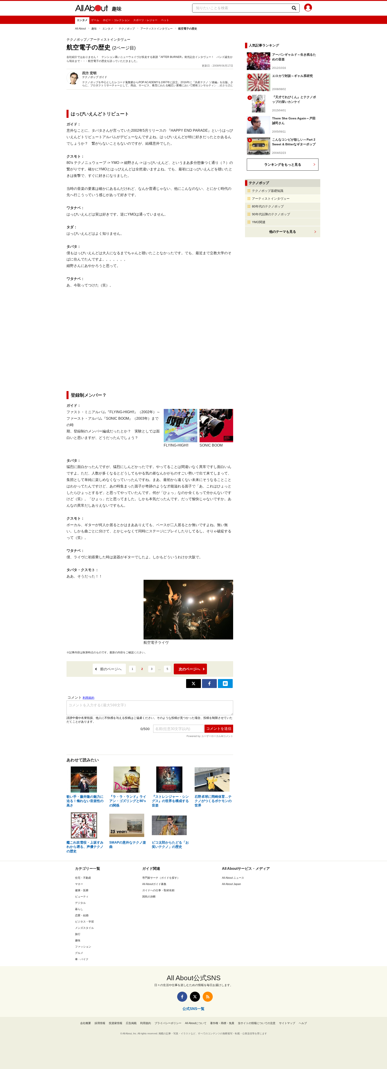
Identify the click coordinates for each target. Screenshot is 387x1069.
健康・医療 (81, 890)
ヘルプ (303, 1023)
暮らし (79, 909)
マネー (79, 884)
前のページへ (111, 669)
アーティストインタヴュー (156, 28)
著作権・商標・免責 (222, 1023)
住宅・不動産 (83, 877)
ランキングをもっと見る (282, 164)
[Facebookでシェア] (209, 683)
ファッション (83, 946)
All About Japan (231, 884)
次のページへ (189, 669)
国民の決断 (149, 896)
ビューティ (81, 896)
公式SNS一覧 (193, 1009)
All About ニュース (233, 877)
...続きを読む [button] (225, 85)
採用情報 (100, 1023)
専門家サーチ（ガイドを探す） (161, 877)
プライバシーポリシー (168, 1023)
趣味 (117, 9)
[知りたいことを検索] (294, 8)
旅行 (77, 934)
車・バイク (81, 959)
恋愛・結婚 (81, 915)
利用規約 (145, 1023)
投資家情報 (115, 1023)
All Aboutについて (195, 1023)
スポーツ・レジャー (145, 20)
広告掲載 (131, 1023)
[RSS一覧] (208, 997)
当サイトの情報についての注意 (256, 1023)
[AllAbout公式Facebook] (182, 997)
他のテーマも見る (282, 231)
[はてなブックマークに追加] (225, 683)
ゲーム (95, 20)
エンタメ (82, 20)
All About (80, 28)
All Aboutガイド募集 (154, 884)
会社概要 (85, 1023)
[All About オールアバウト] (91, 9)
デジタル (80, 902)
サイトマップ (287, 1023)
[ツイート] (193, 683)
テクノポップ (127, 28)
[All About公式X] (195, 997)
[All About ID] (308, 8)
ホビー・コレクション (116, 20)
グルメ (79, 953)
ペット (165, 20)
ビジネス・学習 (84, 921)
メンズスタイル (84, 927)
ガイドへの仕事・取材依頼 (158, 890)
